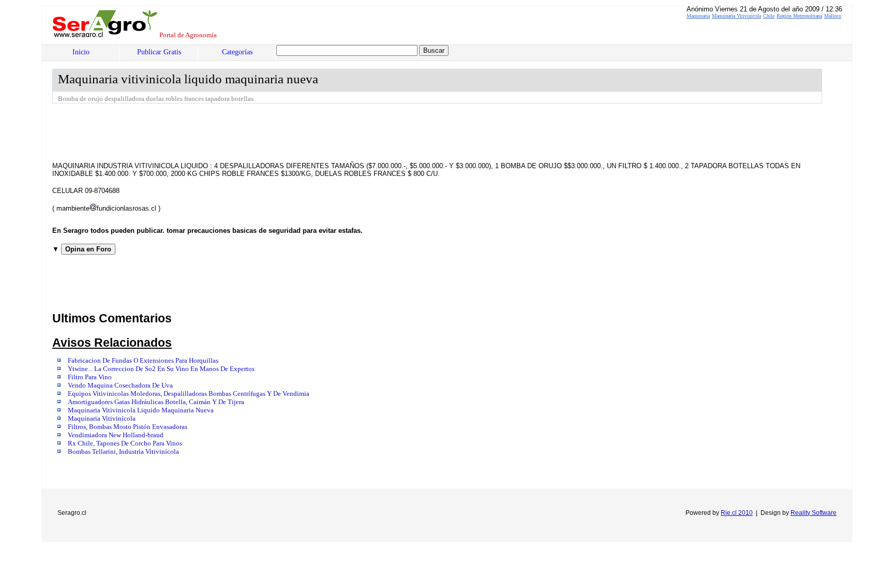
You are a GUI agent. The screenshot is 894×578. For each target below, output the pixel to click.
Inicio (81, 52)
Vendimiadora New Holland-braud (115, 435)
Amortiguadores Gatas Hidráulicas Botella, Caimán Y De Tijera (156, 402)
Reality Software (814, 512)
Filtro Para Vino (90, 377)
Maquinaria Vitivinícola (736, 16)
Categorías (237, 52)
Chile (768, 16)
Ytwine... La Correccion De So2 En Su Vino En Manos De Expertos (161, 369)
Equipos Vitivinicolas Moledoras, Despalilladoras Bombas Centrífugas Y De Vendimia (188, 393)
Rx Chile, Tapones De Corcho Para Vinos (125, 443)
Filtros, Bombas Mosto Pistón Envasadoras (127, 427)
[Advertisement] (240, 132)
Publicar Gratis (159, 52)
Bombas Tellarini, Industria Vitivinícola (123, 451)
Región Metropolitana (799, 16)
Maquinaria (698, 16)
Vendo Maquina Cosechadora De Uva (120, 385)
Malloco (832, 16)
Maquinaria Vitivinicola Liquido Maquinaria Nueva (141, 410)
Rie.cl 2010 (737, 512)
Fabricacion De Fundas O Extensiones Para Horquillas (143, 360)
